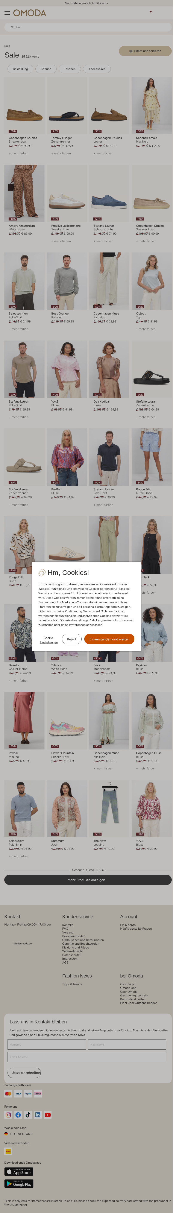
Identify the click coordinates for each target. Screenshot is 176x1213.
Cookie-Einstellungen (49, 640)
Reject (71, 639)
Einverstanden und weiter (109, 639)
